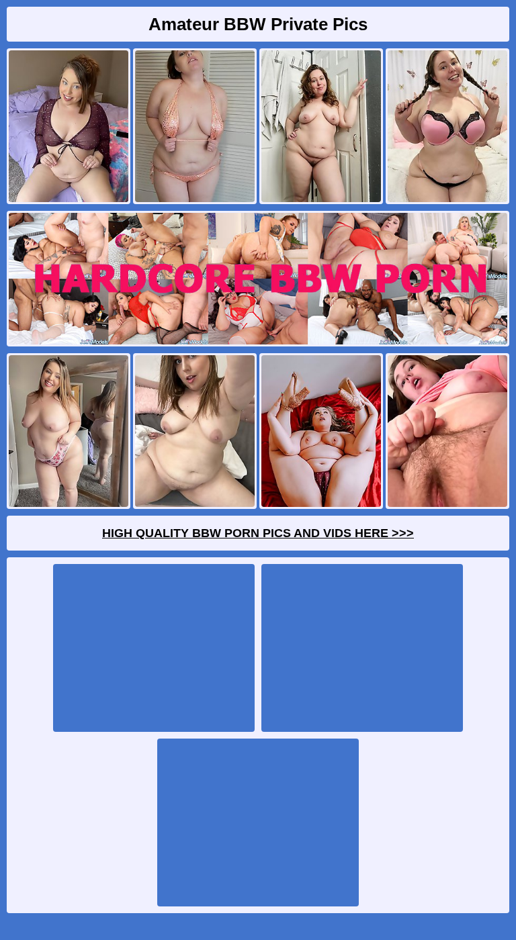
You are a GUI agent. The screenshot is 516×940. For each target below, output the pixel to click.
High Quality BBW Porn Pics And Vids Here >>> (258, 533)
